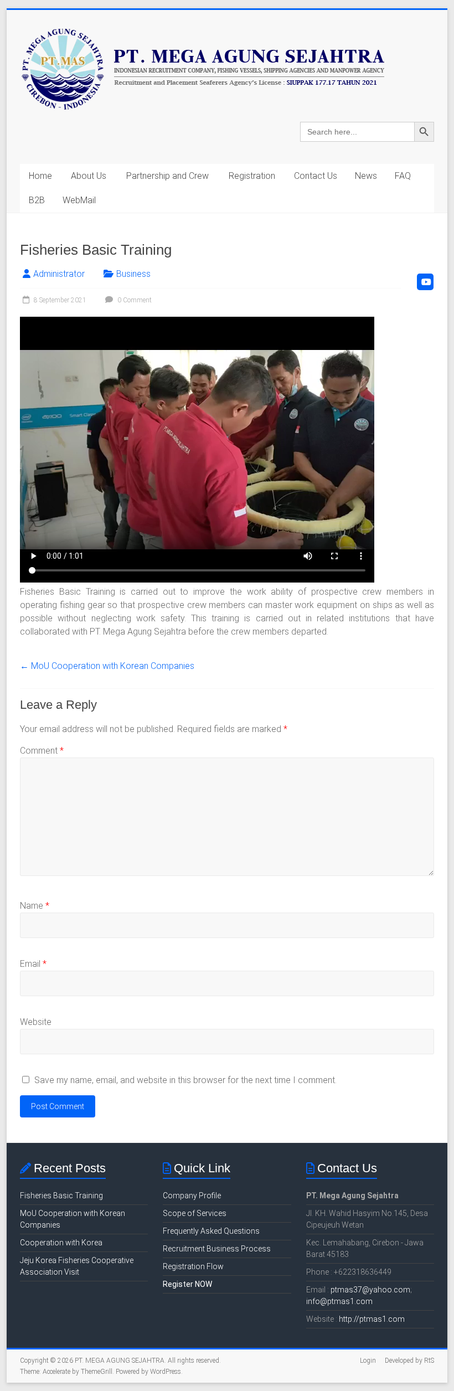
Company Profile (192, 1195)
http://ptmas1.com (372, 1319)
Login (368, 1360)
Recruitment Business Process (217, 1248)
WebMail (79, 200)
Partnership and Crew (167, 176)
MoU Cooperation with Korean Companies (107, 666)
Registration (252, 176)
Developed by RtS (409, 1360)
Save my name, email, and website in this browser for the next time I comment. (185, 1080)
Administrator (59, 274)
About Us (88, 176)
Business (133, 274)
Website (35, 1022)
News (366, 176)
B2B (37, 200)
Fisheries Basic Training (61, 1195)
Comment (42, 750)
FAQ (403, 176)
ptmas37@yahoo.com (370, 1289)
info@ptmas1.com (339, 1301)
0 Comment (134, 300)
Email (33, 964)
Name (34, 905)
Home (40, 176)
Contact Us (315, 176)
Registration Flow (193, 1266)
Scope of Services (194, 1213)
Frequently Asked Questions (211, 1231)
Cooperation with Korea (61, 1242)
